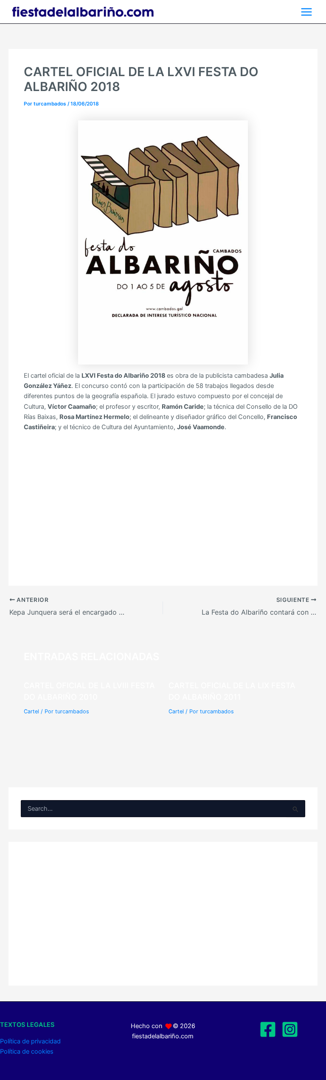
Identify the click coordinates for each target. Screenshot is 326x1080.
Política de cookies (26, 1051)
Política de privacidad (30, 1041)
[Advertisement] (163, 501)
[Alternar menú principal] (306, 12)
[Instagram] (289, 1029)
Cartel (31, 711)
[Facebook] (267, 1029)
